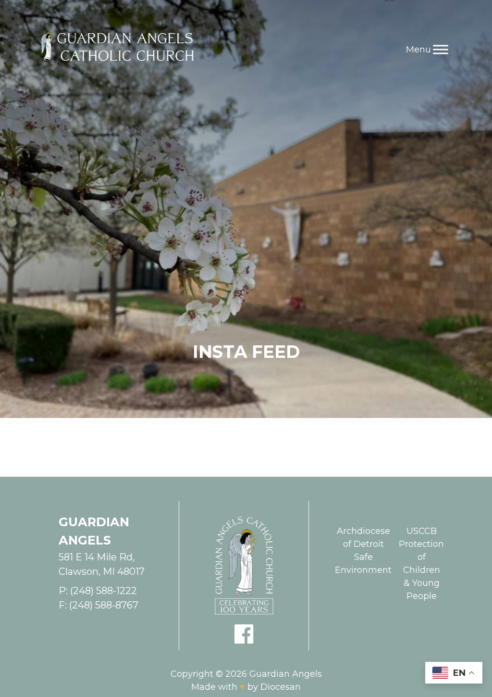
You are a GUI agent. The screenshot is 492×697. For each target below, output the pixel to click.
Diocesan (280, 687)
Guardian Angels (285, 674)
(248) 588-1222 (103, 590)
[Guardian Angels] (119, 49)
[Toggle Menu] (440, 49)
